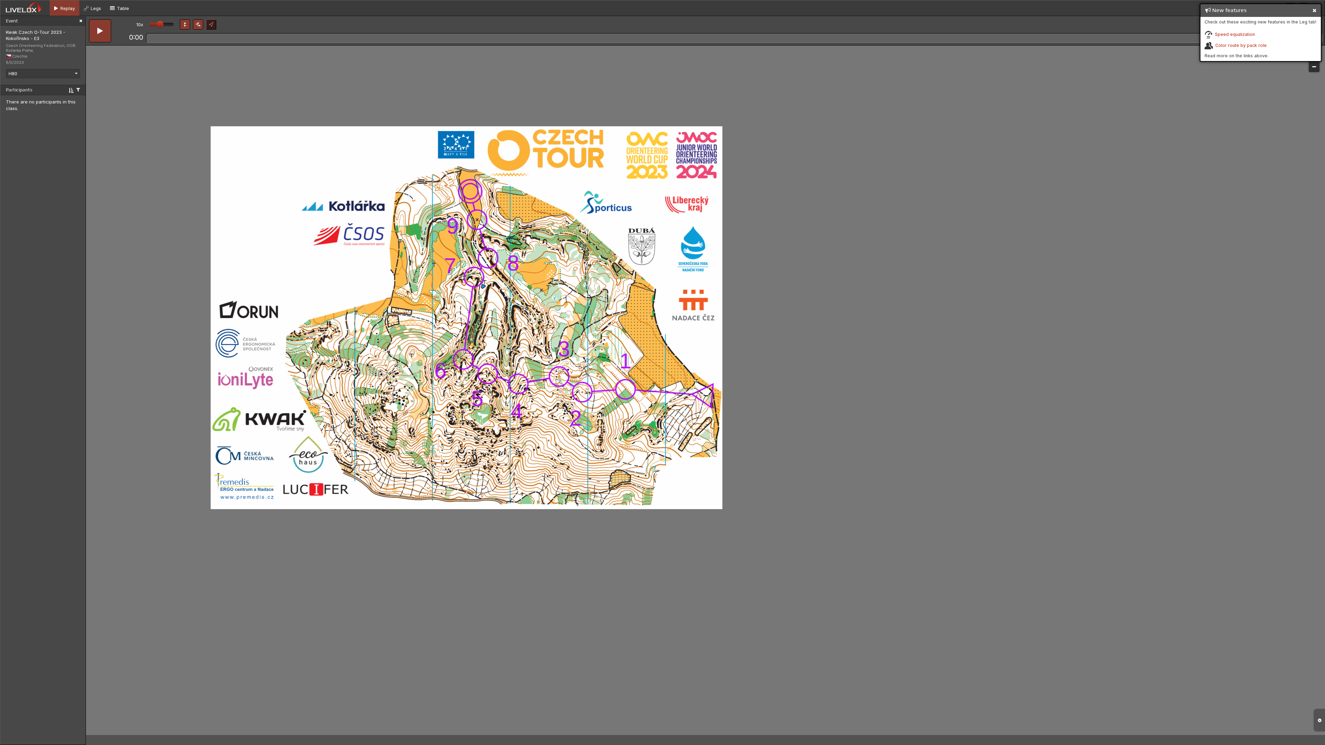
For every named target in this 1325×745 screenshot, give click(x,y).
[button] (185, 24)
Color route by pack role (1241, 45)
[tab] (64, 8)
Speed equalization (1235, 34)
